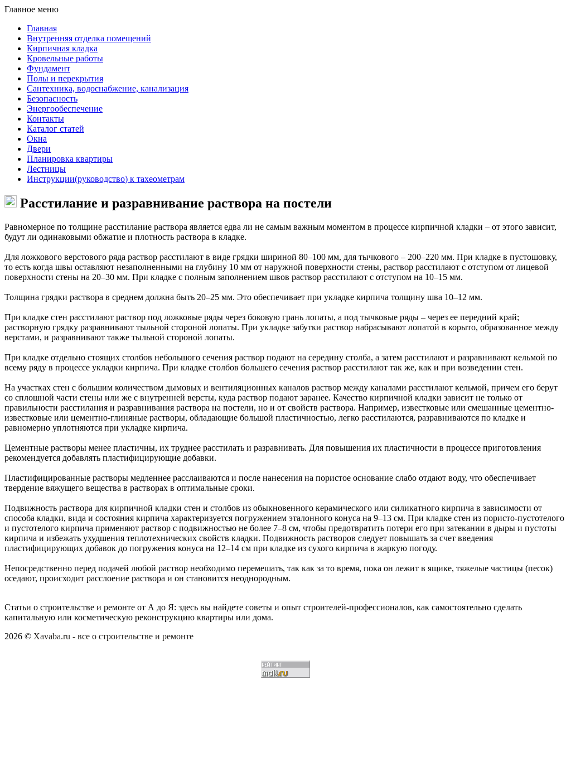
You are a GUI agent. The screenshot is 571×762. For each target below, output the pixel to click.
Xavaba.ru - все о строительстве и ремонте (113, 636)
